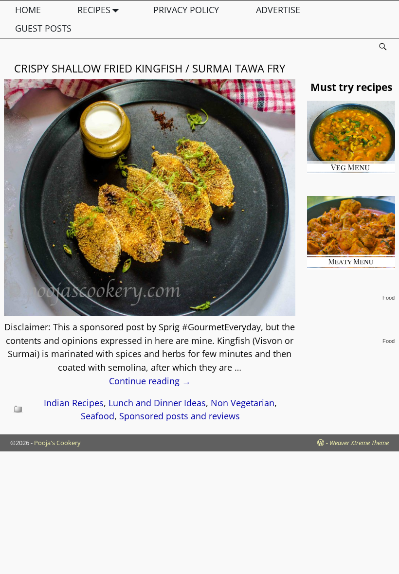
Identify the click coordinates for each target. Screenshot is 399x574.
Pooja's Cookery (57, 442)
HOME (28, 10)
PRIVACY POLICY (186, 10)
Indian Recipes (74, 403)
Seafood (97, 416)
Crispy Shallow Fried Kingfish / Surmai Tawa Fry (149, 68)
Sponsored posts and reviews (179, 416)
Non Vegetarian (242, 403)
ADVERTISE (278, 10)
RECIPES (93, 10)
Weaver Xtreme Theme (359, 442)
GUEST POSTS (43, 28)
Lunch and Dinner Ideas (157, 403)
